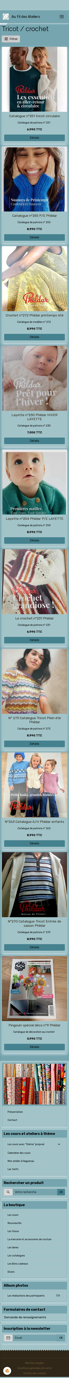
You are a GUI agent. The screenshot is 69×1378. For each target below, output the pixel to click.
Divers (11, 1271)
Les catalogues (16, 1255)
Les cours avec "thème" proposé (26, 1144)
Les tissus (13, 1231)
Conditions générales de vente (34, 1368)
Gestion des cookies (34, 1373)
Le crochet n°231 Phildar (34, 618)
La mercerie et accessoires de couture (29, 1239)
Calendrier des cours (19, 1152)
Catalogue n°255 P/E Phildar (34, 216)
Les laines (13, 1247)
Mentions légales (34, 1363)
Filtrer (14, 39)
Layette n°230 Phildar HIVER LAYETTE (35, 417)
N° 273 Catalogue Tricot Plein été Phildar (34, 720)
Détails (34, 137)
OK (61, 1192)
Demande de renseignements (25, 1317)
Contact (12, 1120)
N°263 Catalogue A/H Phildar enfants (34, 822)
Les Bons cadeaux (18, 1263)
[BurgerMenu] (61, 17)
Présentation (15, 1111)
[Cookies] (7, 1371)
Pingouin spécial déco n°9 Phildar (34, 1025)
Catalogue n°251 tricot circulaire (34, 116)
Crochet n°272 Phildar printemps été (35, 315)
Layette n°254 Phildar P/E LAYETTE (34, 519)
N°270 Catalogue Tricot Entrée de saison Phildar (34, 923)
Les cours (13, 1215)
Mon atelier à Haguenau (21, 1161)
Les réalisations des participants (34, 1295)
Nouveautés (15, 1223)
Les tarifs (13, 1169)
